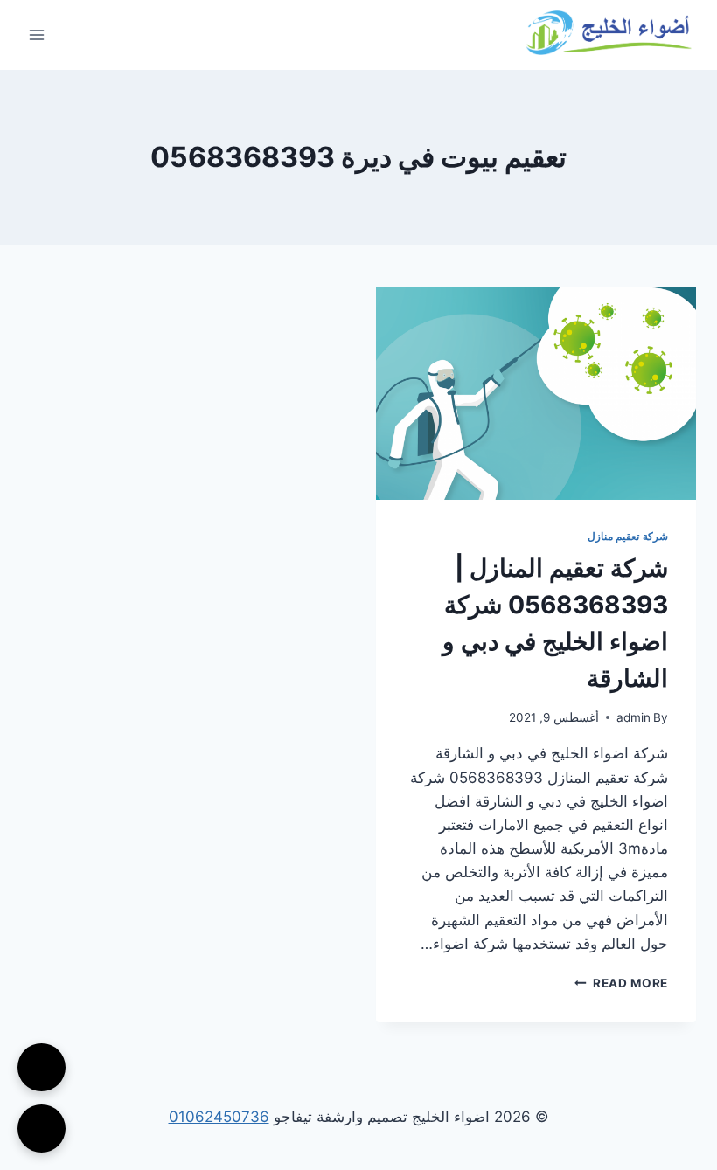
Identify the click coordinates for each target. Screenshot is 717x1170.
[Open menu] (37, 34)
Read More (621, 983)
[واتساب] (41, 1128)
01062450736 (219, 1116)
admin (633, 717)
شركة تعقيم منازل (628, 536)
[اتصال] (41, 1067)
